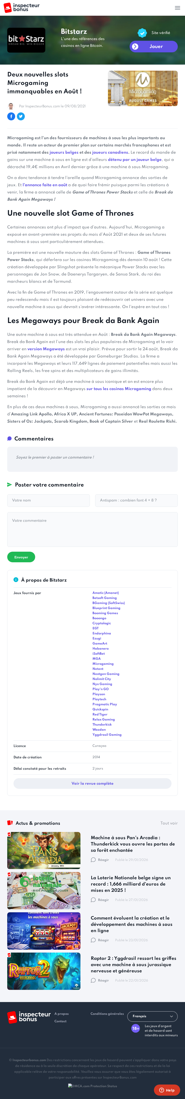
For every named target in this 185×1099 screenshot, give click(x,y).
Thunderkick (102, 724)
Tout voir (169, 823)
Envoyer (21, 557)
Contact (60, 1021)
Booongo (99, 618)
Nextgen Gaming (105, 674)
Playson (98, 694)
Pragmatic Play (104, 704)
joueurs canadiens (110, 153)
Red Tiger (99, 714)
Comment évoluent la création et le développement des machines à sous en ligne (131, 924)
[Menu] (177, 7)
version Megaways (46, 349)
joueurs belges (64, 153)
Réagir (103, 860)
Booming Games (105, 613)
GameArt (99, 643)
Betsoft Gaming (104, 598)
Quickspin (100, 709)
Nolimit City (101, 679)
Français (139, 1016)
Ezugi (96, 638)
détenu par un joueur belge (135, 160)
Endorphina (101, 633)
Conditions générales (107, 1014)
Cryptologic (101, 623)
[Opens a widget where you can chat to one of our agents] (167, 1091)
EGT (95, 628)
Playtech (99, 699)
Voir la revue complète (92, 784)
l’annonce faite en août (45, 185)
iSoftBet (98, 653)
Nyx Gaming (102, 684)
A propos (61, 1014)
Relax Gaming (103, 719)
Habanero (100, 648)
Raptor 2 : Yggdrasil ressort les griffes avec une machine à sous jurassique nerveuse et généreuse (133, 964)
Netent (97, 669)
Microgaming (103, 664)
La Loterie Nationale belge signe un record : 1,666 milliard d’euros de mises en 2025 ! (131, 884)
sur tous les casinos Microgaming (118, 389)
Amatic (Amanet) (105, 593)
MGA (96, 658)
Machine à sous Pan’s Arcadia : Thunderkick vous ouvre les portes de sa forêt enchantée (133, 844)
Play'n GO (100, 689)
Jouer (156, 46)
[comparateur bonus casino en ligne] (22, 8)
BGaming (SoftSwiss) (108, 603)
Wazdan (99, 729)
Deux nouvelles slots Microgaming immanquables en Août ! (44, 83)
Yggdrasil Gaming (107, 734)
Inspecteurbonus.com (29, 1060)
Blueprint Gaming (106, 608)
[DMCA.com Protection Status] (92, 1086)
